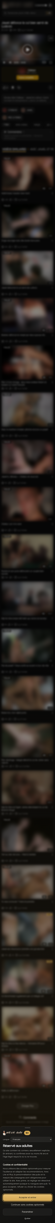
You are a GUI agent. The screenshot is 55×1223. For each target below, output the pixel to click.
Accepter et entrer (27, 1197)
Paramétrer (27, 1212)
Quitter (27, 1218)
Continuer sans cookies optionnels (27, 1204)
